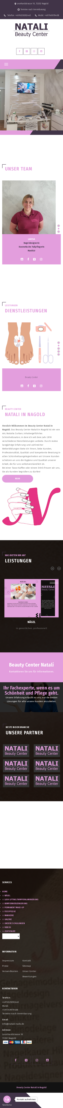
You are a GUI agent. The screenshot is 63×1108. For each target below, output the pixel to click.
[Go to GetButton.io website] (7, 1105)
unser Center (29, 971)
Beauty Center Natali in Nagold (31, 1087)
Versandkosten (10, 971)
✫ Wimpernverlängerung (14, 903)
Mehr (17, 478)
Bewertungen (29, 976)
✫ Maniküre (8, 915)
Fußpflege (31, 373)
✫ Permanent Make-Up (13, 907)
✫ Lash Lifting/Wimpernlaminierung (20, 899)
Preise (5, 966)
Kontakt (26, 960)
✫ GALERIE (7, 919)
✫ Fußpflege (9, 911)
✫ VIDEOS (6, 927)
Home (4, 891)
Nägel (31, 622)
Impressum (8, 960)
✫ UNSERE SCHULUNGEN (13, 923)
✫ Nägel (6, 895)
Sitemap (26, 966)
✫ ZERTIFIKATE (8, 931)
